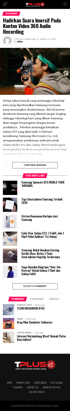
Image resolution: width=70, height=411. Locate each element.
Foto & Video (57, 382)
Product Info (23, 382)
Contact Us (32, 387)
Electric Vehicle (37, 392)
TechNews (18, 387)
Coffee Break (40, 382)
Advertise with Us (51, 387)
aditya (20, 41)
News (9, 382)
